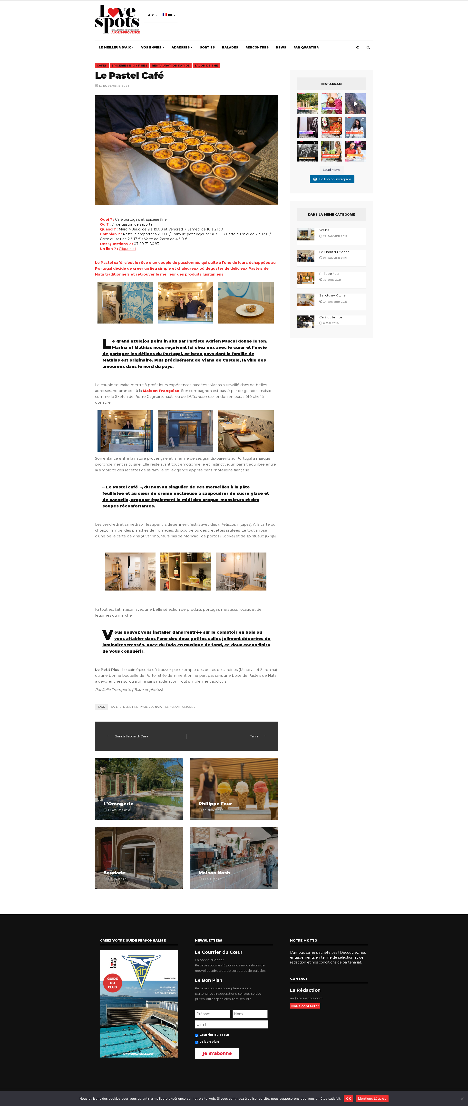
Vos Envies (151, 47)
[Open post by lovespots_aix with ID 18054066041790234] (331, 103)
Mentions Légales (372, 1098)
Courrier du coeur (214, 1035)
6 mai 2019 (330, 323)
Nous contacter (305, 1006)
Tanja (254, 736)
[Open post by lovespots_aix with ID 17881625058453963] (331, 151)
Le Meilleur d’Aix (115, 47)
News (281, 47)
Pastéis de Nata (151, 706)
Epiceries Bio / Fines (129, 65)
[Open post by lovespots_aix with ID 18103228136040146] (355, 151)
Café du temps (330, 317)
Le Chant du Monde (334, 252)
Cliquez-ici (127, 249)
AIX (151, 15)
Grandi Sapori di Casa (131, 736)
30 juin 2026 (332, 279)
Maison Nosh (214, 873)
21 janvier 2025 (335, 258)
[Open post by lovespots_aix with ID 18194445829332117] (331, 127)
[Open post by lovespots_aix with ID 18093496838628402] (307, 151)
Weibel (324, 230)
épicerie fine (129, 706)
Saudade (114, 873)
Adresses (181, 47)
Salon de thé (206, 65)
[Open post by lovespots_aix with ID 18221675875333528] (307, 103)
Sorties (207, 47)
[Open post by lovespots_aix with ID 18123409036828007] (307, 127)
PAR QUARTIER (306, 47)
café (114, 706)
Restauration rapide (171, 65)
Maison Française (161, 391)
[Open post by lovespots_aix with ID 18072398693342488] (355, 127)
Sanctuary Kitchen (333, 295)
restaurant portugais (179, 706)
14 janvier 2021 (335, 301)
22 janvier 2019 (335, 236)
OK (348, 1098)
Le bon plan (209, 1041)
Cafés (102, 65)
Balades (230, 47)
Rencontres (257, 47)
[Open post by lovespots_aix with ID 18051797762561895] (355, 103)
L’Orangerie (119, 804)
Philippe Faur (215, 804)
